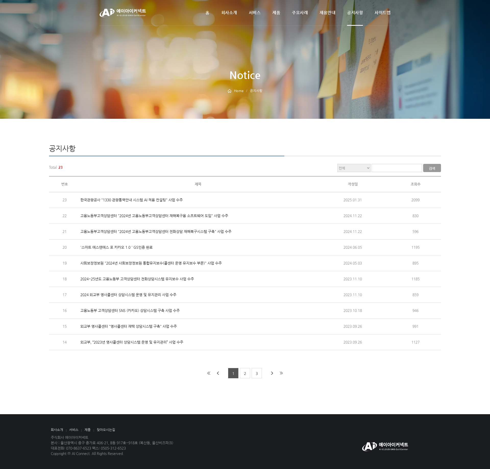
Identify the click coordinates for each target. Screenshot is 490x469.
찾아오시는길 (106, 430)
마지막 (281, 373)
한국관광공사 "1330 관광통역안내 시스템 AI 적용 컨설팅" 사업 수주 (131, 200)
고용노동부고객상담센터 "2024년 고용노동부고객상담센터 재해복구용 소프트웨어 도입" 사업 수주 (154, 216)
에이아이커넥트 (123, 12)
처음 (209, 373)
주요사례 (300, 12)
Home (239, 91)
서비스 (255, 12)
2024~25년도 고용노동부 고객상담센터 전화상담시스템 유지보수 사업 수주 (137, 279)
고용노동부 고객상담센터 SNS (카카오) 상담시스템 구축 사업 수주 (130, 310)
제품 (276, 12)
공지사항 (355, 12)
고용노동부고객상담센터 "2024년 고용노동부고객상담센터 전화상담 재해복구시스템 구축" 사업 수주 (155, 231)
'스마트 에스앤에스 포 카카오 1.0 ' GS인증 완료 (116, 247)
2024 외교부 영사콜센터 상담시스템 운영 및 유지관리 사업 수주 (128, 295)
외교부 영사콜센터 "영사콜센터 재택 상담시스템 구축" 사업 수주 (128, 326)
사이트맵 (382, 12)
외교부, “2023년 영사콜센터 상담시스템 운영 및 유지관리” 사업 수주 (131, 342)
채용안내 (327, 12)
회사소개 (229, 12)
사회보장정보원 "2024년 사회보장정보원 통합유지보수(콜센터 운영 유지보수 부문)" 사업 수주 (151, 263)
